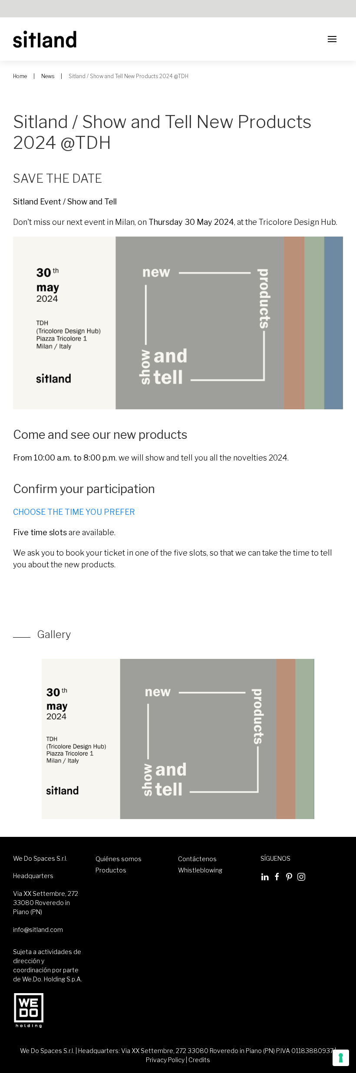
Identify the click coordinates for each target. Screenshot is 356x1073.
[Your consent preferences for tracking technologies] (341, 1058)
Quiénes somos (119, 858)
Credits (199, 1059)
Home (20, 76)
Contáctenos (197, 858)
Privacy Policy (165, 1059)
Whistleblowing (200, 870)
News (47, 76)
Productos (111, 870)
